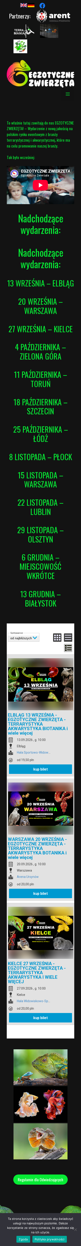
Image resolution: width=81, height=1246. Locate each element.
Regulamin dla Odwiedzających (40, 1179)
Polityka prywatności (50, 1239)
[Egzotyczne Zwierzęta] (40, 73)
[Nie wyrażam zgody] (75, 1229)
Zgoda (23, 1239)
